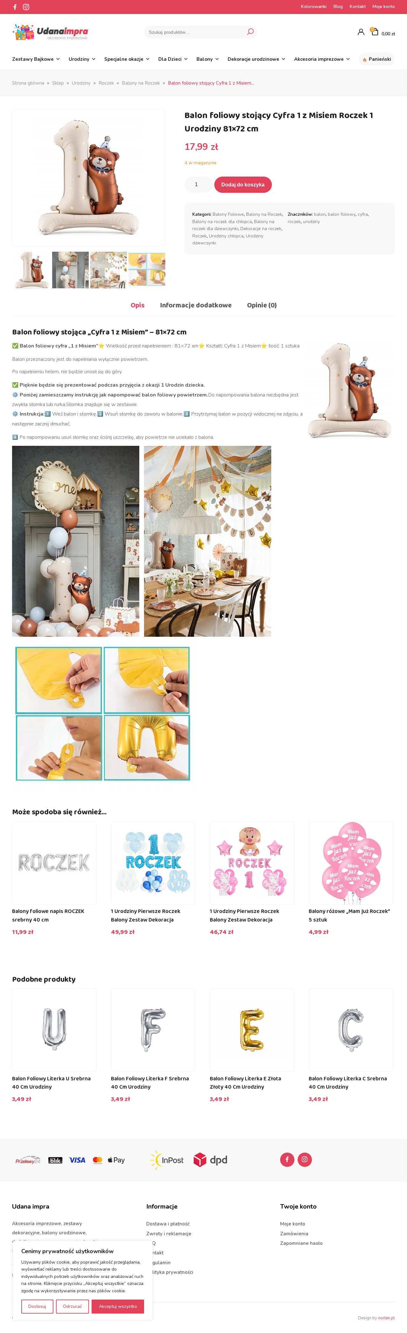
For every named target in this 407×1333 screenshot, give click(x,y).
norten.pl (386, 1318)
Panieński (380, 59)
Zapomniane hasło (301, 1243)
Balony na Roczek (141, 83)
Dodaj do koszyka (243, 184)
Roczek (106, 83)
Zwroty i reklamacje (168, 1234)
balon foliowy (341, 214)
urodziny (311, 222)
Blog (338, 7)
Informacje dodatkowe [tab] (196, 305)
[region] (83, 1280)
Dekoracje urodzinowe (253, 59)
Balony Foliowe (228, 214)
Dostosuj (37, 1306)
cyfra (363, 214)
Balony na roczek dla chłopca (222, 222)
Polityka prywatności (169, 1272)
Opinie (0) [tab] (262, 305)
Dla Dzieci (170, 59)
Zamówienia (294, 1234)
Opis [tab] (138, 305)
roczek (294, 222)
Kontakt (358, 7)
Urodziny (79, 59)
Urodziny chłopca (226, 236)
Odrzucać (72, 1306)
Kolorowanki (314, 7)
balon (320, 214)
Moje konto (384, 7)
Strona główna (28, 83)
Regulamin (158, 1262)
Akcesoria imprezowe (319, 59)
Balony (205, 59)
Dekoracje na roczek (260, 229)
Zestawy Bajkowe (33, 59)
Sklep (58, 83)
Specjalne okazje (123, 59)
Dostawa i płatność (168, 1224)
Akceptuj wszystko (118, 1306)
